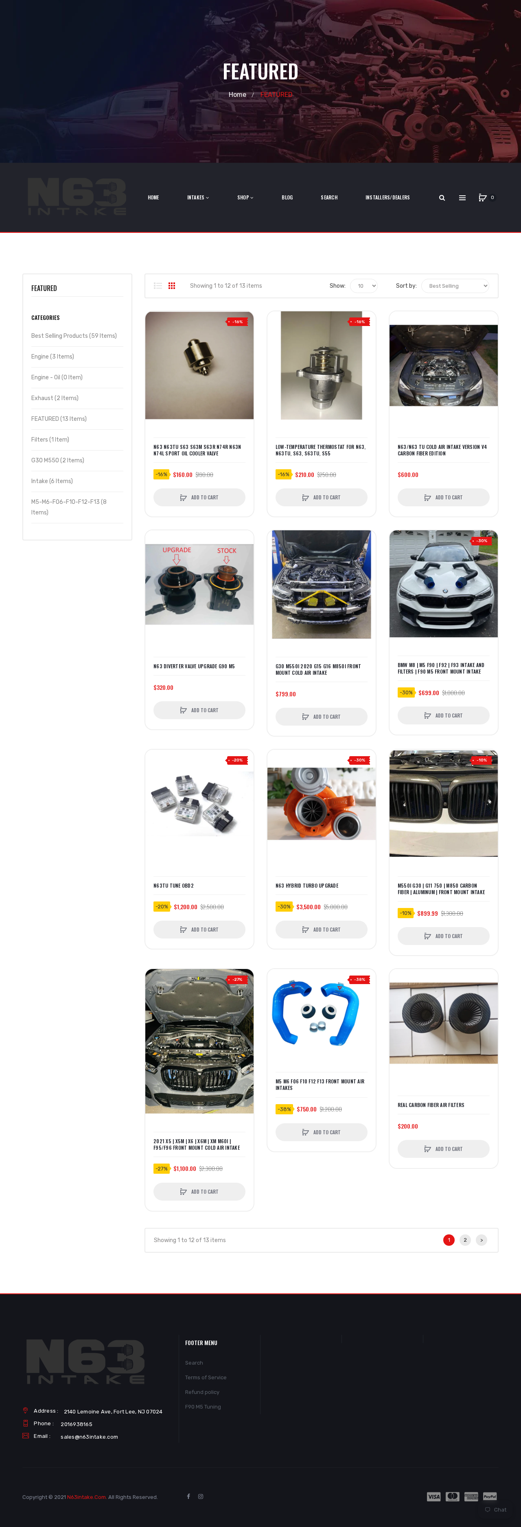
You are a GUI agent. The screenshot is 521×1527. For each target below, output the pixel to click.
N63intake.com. (87, 1497)
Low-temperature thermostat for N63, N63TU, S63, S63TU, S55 (321, 450)
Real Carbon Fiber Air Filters (431, 1105)
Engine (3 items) (52, 356)
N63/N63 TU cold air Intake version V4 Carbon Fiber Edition (442, 450)
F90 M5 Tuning (203, 1407)
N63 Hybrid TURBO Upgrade (307, 885)
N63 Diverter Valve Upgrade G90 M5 (194, 666)
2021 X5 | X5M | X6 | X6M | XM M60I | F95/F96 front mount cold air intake (196, 1144)
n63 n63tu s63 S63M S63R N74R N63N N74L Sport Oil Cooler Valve (197, 450)
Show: (338, 285)
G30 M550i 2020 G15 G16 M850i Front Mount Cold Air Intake (318, 669)
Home (237, 94)
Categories (45, 317)
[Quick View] (155, 352)
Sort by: (406, 285)
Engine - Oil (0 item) (57, 377)
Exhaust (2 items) (55, 398)
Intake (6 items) (52, 481)
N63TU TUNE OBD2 (173, 885)
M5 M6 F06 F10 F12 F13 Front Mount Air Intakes (320, 1084)
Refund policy (202, 1392)
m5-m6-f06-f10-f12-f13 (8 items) (69, 507)
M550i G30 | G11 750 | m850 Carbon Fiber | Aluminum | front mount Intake (441, 888)
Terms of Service (206, 1377)
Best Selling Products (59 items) (74, 336)
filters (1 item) (50, 439)
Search (194, 1363)
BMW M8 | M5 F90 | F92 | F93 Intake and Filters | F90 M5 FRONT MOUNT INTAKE (441, 668)
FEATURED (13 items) (59, 419)
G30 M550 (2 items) (57, 460)
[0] (483, 198)
